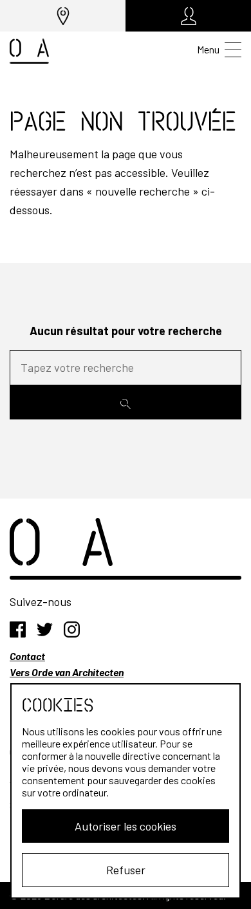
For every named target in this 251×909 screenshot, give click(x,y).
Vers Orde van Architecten (67, 672)
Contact (27, 656)
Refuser (125, 870)
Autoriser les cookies (125, 826)
